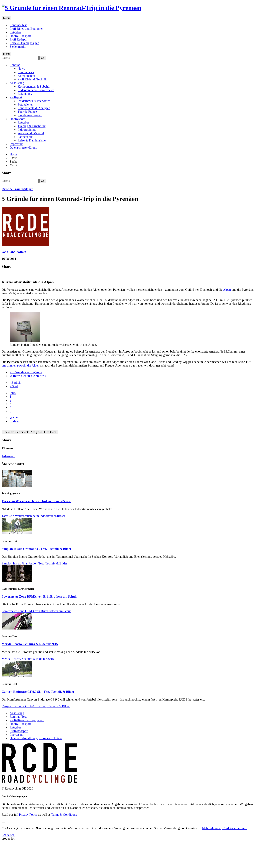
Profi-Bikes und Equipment (27, 28)
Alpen (227, 289)
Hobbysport (17, 119)
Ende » (14, 421)
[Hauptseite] (71, 7)
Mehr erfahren (211, 828)
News (21, 68)
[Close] (3, 822)
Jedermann (8, 456)
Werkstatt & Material (31, 133)
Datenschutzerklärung (23, 147)
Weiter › (15, 417)
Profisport (16, 97)
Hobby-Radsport (20, 36)
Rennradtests (26, 72)
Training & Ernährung (32, 126)
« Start (14, 386)
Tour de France (27, 111)
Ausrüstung (17, 83)
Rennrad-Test (18, 25)
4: (28, 376)
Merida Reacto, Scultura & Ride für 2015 (30, 644)
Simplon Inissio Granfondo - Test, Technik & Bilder (36, 548)
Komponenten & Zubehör (34, 86)
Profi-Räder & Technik (32, 79)
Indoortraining (27, 129)
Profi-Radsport (19, 39)
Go (42, 57)
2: (26, 372)
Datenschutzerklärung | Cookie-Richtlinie (36, 738)
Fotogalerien (25, 104)
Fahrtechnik (25, 136)
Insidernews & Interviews (34, 101)
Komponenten (27, 75)
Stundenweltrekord (30, 115)
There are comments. (30, 432)
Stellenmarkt (17, 46)
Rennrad (15, 65)
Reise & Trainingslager (24, 43)
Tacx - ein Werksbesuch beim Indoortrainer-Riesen (36, 501)
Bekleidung (25, 93)
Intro (13, 393)
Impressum (16, 144)
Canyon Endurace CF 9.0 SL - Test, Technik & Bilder (38, 691)
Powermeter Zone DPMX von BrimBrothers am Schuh (39, 596)
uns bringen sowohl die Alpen (20, 365)
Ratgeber (15, 32)
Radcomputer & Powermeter (36, 90)
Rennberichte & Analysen (34, 108)
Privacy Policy (28, 814)
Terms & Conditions (64, 814)
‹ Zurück (15, 382)
